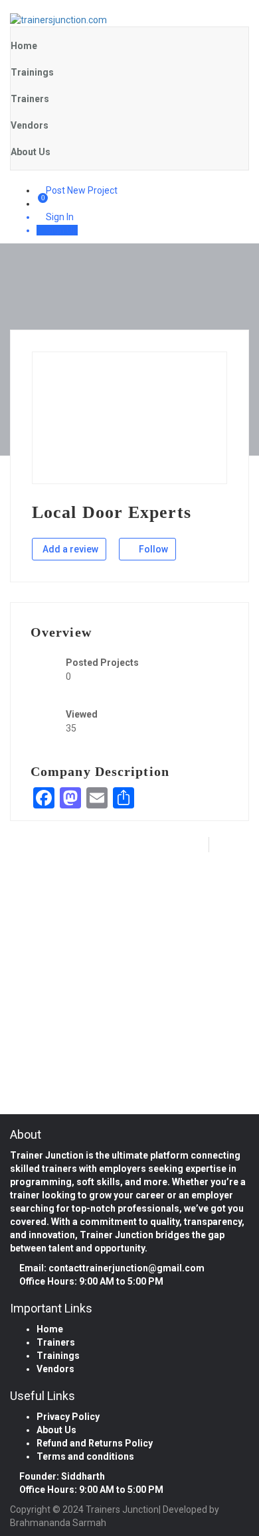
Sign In (59, 217)
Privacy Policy (68, 1416)
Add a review (70, 549)
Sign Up (61, 230)
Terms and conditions (85, 1456)
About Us (30, 152)
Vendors (29, 125)
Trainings (32, 72)
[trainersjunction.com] (129, 20)
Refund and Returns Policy (95, 1443)
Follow (152, 549)
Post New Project (81, 190)
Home (24, 45)
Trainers (30, 99)
